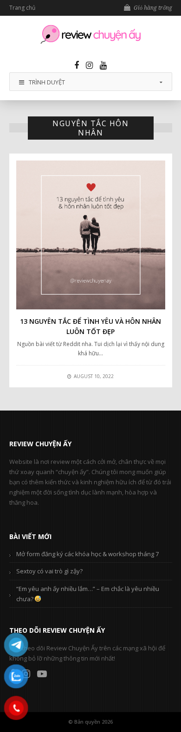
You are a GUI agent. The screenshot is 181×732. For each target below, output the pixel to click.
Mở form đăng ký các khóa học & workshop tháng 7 (87, 554)
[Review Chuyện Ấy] (90, 34)
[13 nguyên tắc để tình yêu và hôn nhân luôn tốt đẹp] (90, 235)
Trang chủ (22, 8)
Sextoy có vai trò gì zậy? (49, 571)
